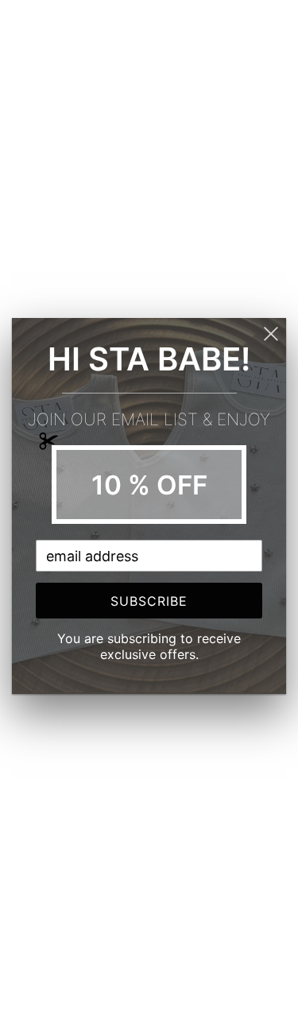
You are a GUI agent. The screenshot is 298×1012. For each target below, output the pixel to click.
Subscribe (149, 601)
